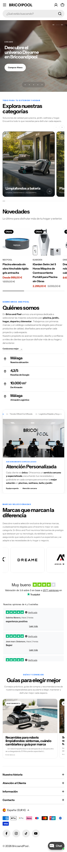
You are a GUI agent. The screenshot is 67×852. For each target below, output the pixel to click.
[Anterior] (56, 127)
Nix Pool (7, 260)
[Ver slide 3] (33, 84)
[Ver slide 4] (37, 84)
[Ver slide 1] (25, 84)
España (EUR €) (16, 810)
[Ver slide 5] (41, 84)
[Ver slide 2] (29, 84)
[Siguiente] (62, 127)
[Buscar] (60, 14)
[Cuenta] (56, 5)
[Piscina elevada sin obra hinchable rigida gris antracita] (17, 242)
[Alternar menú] (5, 5)
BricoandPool (20, 846)
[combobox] (33, 14)
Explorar (12, 70)
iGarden (37, 260)
